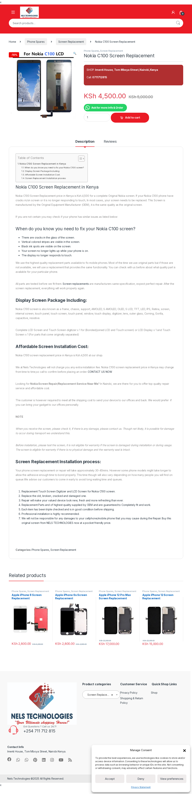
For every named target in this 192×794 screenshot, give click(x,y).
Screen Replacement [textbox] (100, 694)
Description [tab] (84, 141)
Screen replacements (76, 283)
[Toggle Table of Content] (79, 158)
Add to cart (132, 117)
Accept (110, 779)
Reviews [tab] (110, 141)
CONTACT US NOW (100, 371)
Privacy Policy (128, 692)
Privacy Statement (141, 787)
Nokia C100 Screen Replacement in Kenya (43, 163)
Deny (140, 779)
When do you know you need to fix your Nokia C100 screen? (54, 167)
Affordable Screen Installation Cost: (42, 174)
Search (178, 23)
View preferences (171, 779)
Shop (154, 692)
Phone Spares (35, 41)
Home (12, 41)
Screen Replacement (71, 41)
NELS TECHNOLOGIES (59, 522)
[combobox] (91, 23)
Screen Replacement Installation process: (45, 178)
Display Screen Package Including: (42, 171)
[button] (184, 750)
